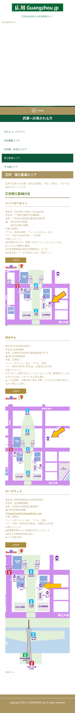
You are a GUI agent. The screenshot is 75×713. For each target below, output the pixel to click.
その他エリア (11, 166)
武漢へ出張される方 (37, 118)
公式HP (15, 260)
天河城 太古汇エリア (15, 149)
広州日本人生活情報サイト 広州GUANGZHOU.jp (37, 6)
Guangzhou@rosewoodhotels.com (24, 513)
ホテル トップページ (14, 132)
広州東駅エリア (12, 140)
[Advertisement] (37, 66)
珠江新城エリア (12, 158)
